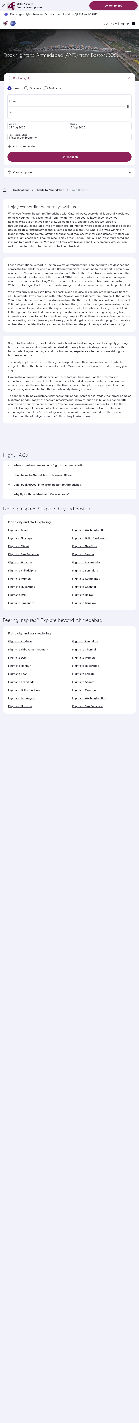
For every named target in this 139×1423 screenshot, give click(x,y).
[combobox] (35, 447)
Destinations (21, 189)
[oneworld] (13, 23)
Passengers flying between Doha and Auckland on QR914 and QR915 (53, 14)
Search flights (103, 489)
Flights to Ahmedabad (50, 189)
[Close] (3, 6)
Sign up (124, 23)
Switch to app (113, 5)
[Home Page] (5, 190)
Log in (113, 23)
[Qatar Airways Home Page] (6, 23)
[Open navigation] (133, 23)
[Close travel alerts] (133, 14)
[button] (71, 610)
